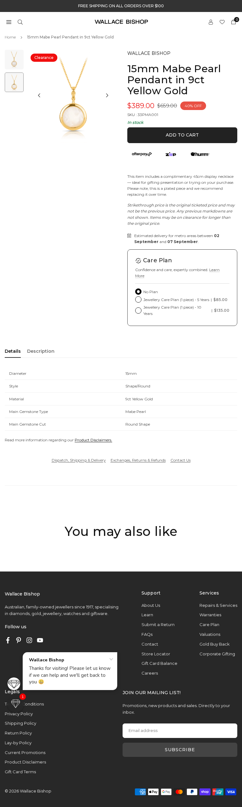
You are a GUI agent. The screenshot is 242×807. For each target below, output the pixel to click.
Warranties (210, 614)
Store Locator (155, 653)
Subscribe (180, 749)
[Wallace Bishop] (121, 21)
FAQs (147, 634)
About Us (150, 605)
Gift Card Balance (159, 663)
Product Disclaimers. (93, 440)
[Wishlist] (222, 21)
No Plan (150, 291)
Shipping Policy (20, 723)
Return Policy (18, 732)
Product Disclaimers (25, 761)
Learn (147, 614)
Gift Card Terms (20, 771)
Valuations (209, 634)
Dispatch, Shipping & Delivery (79, 460)
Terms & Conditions (24, 703)
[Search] (20, 21)
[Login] (210, 21)
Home (10, 37)
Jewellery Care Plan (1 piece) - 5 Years (185, 299)
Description (41, 351)
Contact (149, 644)
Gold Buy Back (214, 644)
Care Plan (209, 624)
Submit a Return (158, 624)
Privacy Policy (19, 713)
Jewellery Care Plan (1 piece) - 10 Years (186, 310)
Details (13, 351)
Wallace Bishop (148, 53)
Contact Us (180, 460)
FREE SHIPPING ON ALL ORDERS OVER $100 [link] (121, 6)
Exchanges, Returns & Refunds (138, 460)
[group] (73, 96)
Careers (149, 673)
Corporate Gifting (217, 653)
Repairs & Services (218, 605)
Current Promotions (25, 752)
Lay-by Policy (18, 742)
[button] (8, 21)
